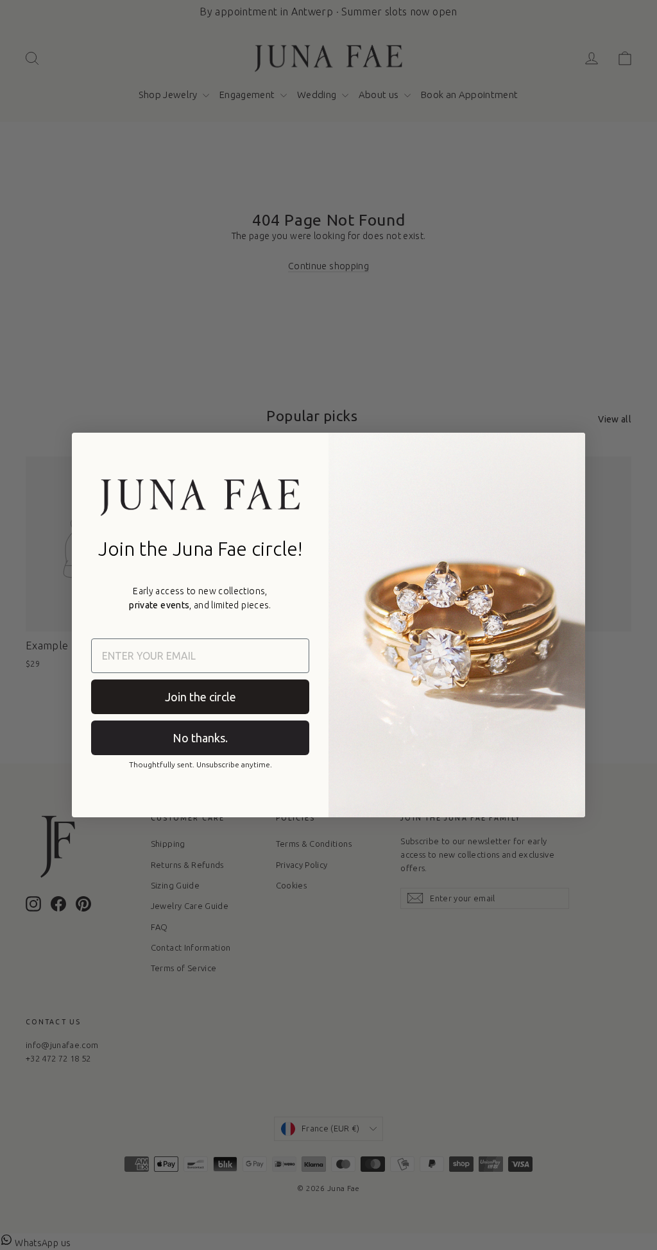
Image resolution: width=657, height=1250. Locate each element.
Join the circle (200, 696)
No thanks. (200, 737)
